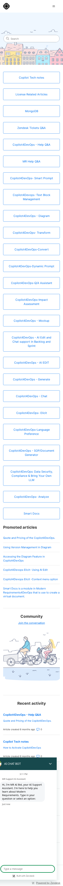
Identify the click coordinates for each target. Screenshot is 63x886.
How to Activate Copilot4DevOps (22, 747)
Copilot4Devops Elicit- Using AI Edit (25, 569)
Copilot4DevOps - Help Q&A (22, 714)
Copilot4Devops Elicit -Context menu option (30, 579)
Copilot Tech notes (16, 741)
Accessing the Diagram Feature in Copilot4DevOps (24, 558)
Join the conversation (31, 623)
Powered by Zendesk (48, 882)
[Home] (6, 6)
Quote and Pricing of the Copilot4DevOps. (29, 537)
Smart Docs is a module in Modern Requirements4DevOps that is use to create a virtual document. (31, 592)
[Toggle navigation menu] (53, 6)
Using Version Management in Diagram (27, 547)
